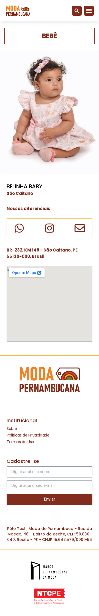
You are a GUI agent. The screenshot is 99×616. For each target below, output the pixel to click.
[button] (77, 11)
